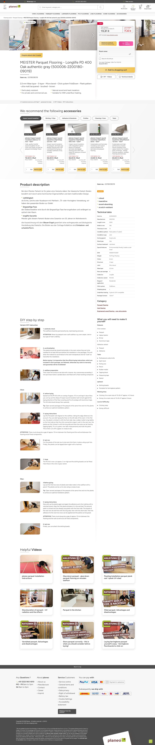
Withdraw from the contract (65, 711)
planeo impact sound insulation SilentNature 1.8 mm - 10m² (120, 139)
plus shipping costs (112, 35)
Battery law (63, 696)
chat (31, 1)
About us (41, 682)
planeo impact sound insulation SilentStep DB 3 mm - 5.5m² (76, 139)
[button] (4, 1)
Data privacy (64, 690)
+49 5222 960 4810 (80, 1)
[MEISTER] (116, 191)
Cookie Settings (65, 699)
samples (129, 1)
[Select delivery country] (4, 1)
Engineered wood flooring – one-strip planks (111, 311)
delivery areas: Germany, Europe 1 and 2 (56, 733)
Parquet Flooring (17, 17)
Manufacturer (43, 685)
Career (40, 690)
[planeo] (117, 740)
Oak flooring (101, 308)
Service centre (65, 682)
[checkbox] (106, 58)
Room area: (103, 51)
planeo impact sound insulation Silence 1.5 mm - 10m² (32, 139)
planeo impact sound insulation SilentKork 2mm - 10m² (98, 139)
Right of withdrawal (67, 693)
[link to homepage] (14, 6)
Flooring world (8, 17)
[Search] (40, 7)
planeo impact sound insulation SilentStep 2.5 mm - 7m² (54, 139)
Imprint (41, 693)
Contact (41, 687)
